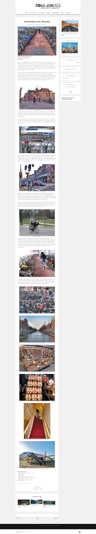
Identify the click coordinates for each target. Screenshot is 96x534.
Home (37, 518)
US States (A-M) (32, 12)
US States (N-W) (41, 12)
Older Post (56, 518)
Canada (48, 12)
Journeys (42, 525)
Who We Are (48, 525)
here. (63, 35)
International (55, 12)
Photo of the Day (55, 525)
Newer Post (18, 518)
